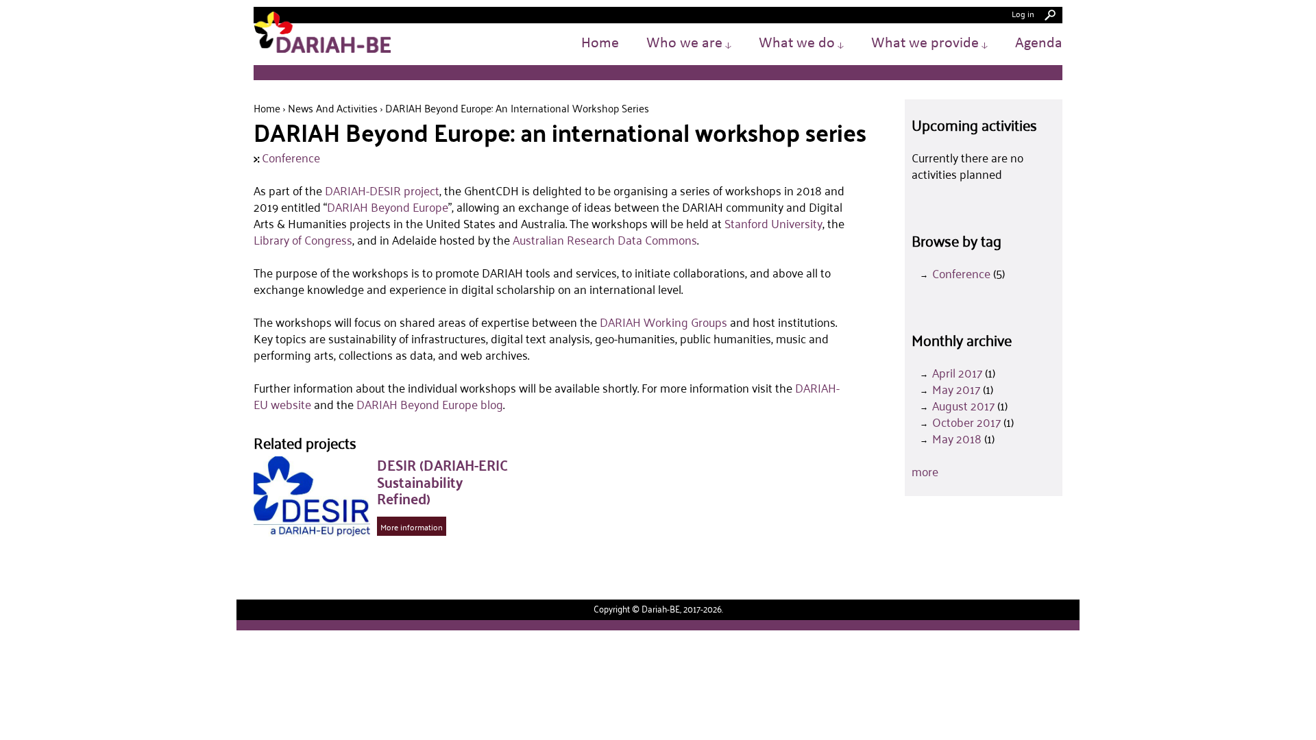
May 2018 (957, 438)
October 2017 (966, 422)
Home (600, 43)
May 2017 (956, 389)
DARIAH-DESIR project (382, 190)
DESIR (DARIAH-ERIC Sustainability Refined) (442, 481)
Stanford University (773, 223)
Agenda (1038, 43)
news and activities (333, 107)
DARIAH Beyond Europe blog (429, 404)
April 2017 (957, 372)
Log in (1023, 13)
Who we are (688, 43)
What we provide (929, 43)
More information (411, 526)
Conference (291, 157)
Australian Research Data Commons (605, 239)
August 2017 (963, 405)
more (925, 471)
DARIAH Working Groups (663, 322)
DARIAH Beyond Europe (387, 207)
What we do (801, 43)
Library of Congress (303, 239)
